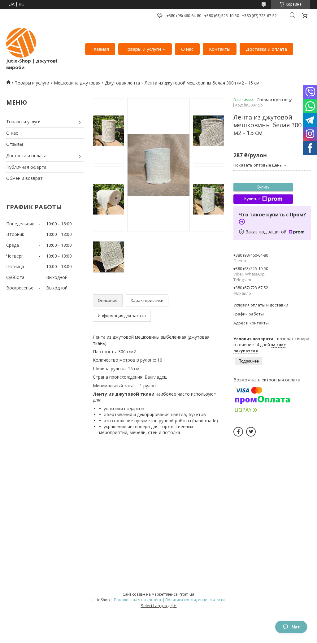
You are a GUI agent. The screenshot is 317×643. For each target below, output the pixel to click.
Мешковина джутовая (77, 83)
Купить (263, 187)
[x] (251, 432)
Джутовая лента (122, 83)
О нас (187, 49)
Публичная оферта (26, 167)
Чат (296, 626)
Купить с (252, 199)
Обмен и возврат (24, 178)
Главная (100, 49)
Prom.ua (186, 594)
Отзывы (14, 144)
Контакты (219, 49)
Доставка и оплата (266, 49)
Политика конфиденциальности (195, 599)
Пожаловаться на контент (137, 599)
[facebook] (238, 432)
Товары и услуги (142, 49)
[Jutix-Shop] (21, 43)
